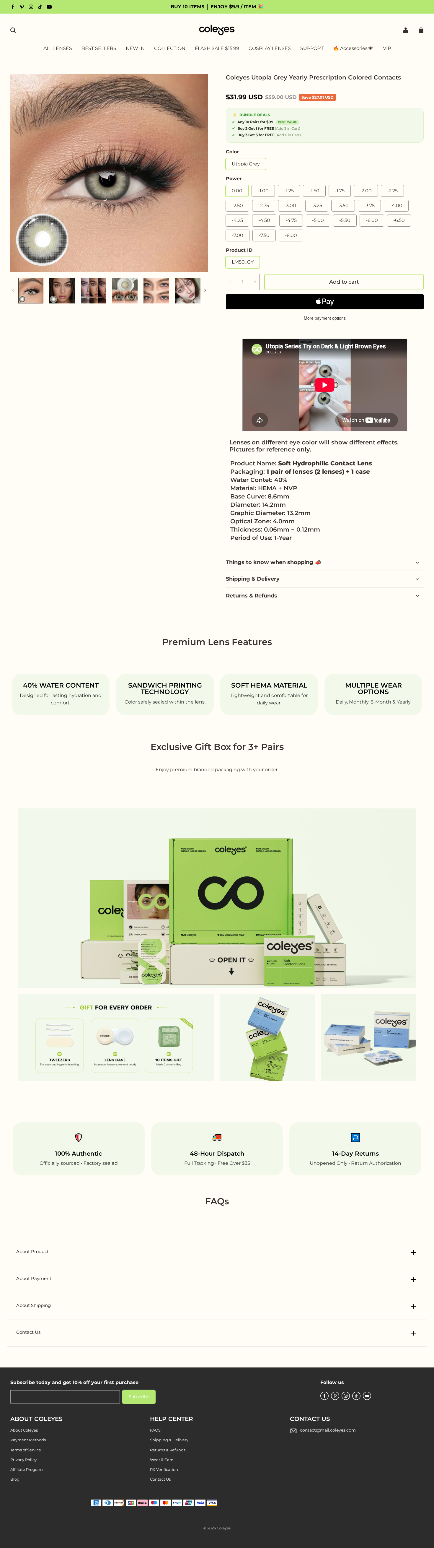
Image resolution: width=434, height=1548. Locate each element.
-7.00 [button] (237, 235)
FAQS (155, 1430)
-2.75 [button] (263, 205)
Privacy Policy (23, 1459)
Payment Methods (28, 1439)
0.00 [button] (237, 191)
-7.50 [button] (264, 235)
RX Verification (164, 1469)
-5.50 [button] (344, 220)
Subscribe (139, 1396)
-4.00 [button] (396, 205)
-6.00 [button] (372, 220)
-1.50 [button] (314, 191)
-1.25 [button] (289, 191)
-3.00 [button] (290, 205)
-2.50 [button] (237, 205)
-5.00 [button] (318, 220)
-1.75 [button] (340, 191)
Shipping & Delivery (169, 1439)
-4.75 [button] (291, 220)
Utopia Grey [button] (246, 164)
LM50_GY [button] (243, 262)
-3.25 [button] (316, 205)
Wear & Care (161, 1459)
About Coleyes (24, 1430)
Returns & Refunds (167, 1450)
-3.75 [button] (369, 205)
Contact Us (160, 1479)
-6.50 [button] (399, 220)
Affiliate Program (26, 1469)
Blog (14, 1479)
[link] (169, 48)
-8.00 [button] (291, 235)
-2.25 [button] (392, 191)
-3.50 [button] (343, 205)
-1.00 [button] (263, 191)
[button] (13, 30)
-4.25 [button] (237, 220)
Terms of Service (25, 1450)
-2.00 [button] (366, 191)
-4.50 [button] (264, 220)
